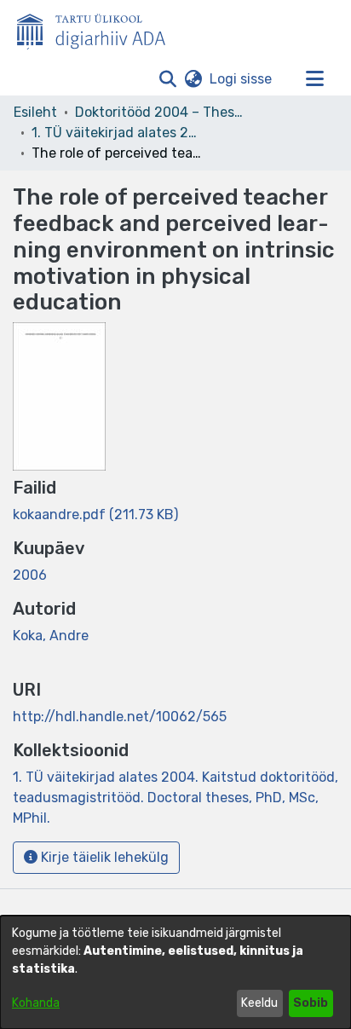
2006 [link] (30, 575)
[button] (167, 79)
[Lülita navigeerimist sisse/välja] (314, 79)
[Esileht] (98, 28)
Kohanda (36, 1003)
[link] (95, 514)
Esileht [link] (35, 112)
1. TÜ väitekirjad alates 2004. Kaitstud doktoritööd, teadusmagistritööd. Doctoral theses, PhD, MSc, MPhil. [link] (117, 132)
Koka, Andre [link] (51, 635)
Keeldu (259, 1003)
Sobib (310, 1003)
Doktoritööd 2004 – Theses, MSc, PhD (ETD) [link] (160, 112)
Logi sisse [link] (241, 79)
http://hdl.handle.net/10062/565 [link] (120, 716)
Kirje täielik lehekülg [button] (103, 857)
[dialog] (175, 972)
